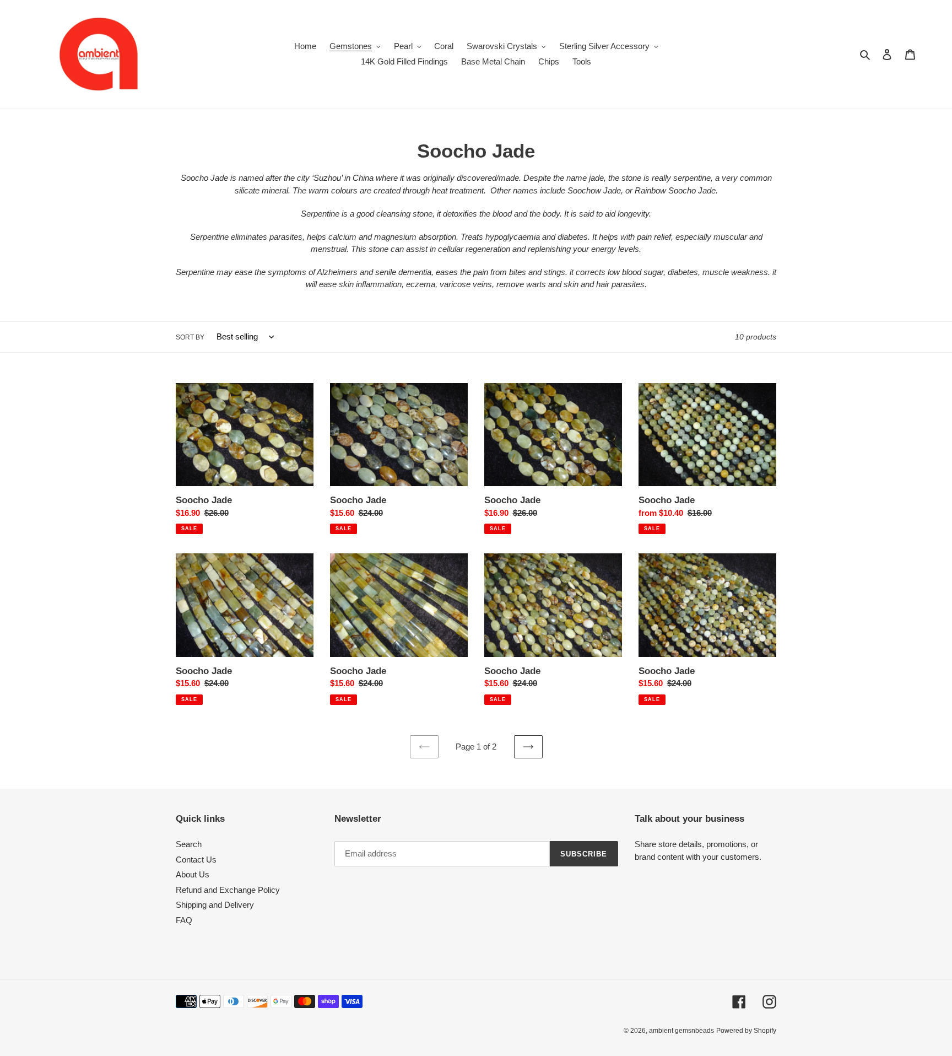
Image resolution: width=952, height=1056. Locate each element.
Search (189, 844)
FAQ (184, 920)
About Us (192, 874)
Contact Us (196, 859)
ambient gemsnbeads (681, 1031)
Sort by (190, 337)
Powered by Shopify (746, 1031)
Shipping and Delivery (215, 904)
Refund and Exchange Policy (228, 890)
